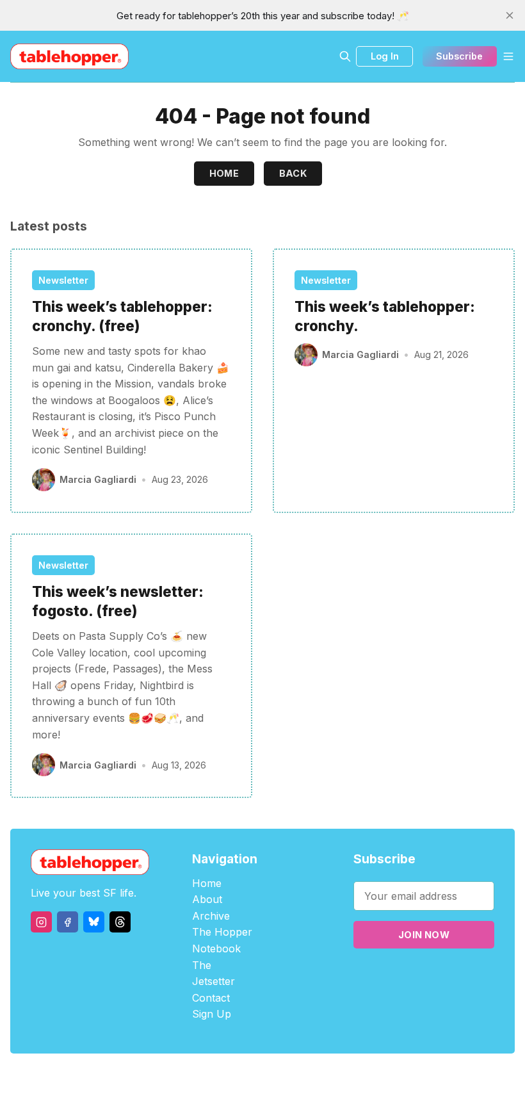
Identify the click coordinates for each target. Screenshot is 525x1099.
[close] (509, 15)
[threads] (120, 921)
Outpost (330, 1076)
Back (293, 173)
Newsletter (63, 280)
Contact (211, 997)
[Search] (345, 56)
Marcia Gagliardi (98, 479)
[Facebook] (67, 921)
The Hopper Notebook (222, 940)
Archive (211, 915)
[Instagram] (41, 921)
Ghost (295, 1076)
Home (224, 173)
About (207, 899)
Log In (385, 56)
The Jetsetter (213, 973)
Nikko (384, 1076)
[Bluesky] (93, 921)
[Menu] (508, 56)
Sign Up (211, 1013)
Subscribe (459, 56)
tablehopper (185, 1076)
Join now (423, 934)
